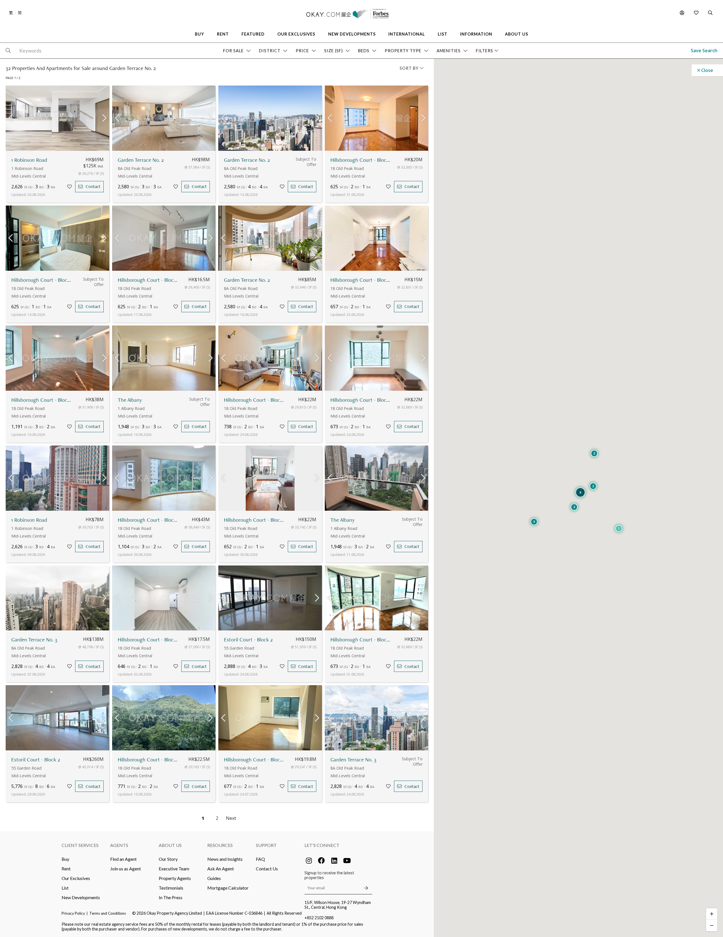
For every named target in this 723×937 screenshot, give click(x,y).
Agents (119, 845)
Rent (66, 868)
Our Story (168, 859)
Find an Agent (123, 859)
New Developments (81, 897)
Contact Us (267, 868)
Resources (220, 845)
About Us (170, 845)
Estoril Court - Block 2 (248, 639)
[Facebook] (321, 860)
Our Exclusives (76, 878)
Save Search (704, 50)
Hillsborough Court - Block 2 (361, 159)
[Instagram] (308, 860)
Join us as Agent (125, 868)
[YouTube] (347, 860)
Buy (65, 859)
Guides (214, 878)
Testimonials (171, 887)
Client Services (80, 845)
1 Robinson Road (29, 159)
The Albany (130, 399)
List (65, 887)
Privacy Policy (73, 913)
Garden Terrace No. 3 (34, 639)
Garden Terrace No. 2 (141, 159)
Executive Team (174, 868)
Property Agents (175, 878)
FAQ (260, 859)
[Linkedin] (334, 860)
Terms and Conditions (107, 913)
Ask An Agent (220, 868)
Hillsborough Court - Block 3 (148, 279)
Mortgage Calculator (228, 887)
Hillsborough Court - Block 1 (42, 399)
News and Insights (225, 859)
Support (266, 845)
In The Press (170, 897)
